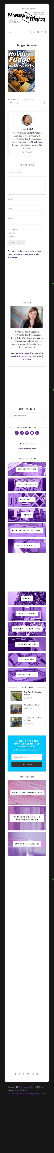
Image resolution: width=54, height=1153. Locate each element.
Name (10, 199)
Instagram (26, 356)
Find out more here (27, 448)
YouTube (27, 359)
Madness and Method (27, 1087)
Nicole (30, 99)
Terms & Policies (21, 1090)
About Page (36, 142)
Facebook (15, 356)
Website (10, 218)
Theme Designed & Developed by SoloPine (24, 1094)
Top (43, 1094)
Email (10, 209)
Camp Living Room (31, 705)
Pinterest (37, 356)
